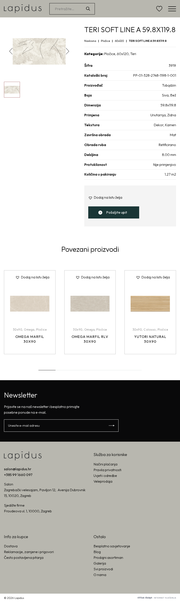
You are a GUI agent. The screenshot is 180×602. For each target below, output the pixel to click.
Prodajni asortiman (108, 557)
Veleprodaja (103, 481)
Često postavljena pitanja (23, 557)
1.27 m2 (170, 174)
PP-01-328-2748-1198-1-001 (154, 75)
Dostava (11, 546)
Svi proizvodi (103, 569)
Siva (165, 95)
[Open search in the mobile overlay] (74, 9)
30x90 (17, 330)
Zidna (171, 115)
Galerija (100, 563)
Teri (133, 54)
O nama (100, 574)
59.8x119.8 (168, 105)
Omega (29, 330)
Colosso (150, 330)
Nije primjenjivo (164, 164)
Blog (97, 552)
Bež (173, 95)
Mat (173, 135)
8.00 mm (169, 154)
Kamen (170, 125)
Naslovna (90, 41)
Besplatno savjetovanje (112, 546)
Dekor (158, 125)
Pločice (105, 41)
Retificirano (167, 145)
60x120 (119, 41)
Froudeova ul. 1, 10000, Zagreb (28, 511)
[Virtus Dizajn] (156, 598)
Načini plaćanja (105, 464)
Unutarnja (158, 115)
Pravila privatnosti (107, 470)
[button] (67, 51)
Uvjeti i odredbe (105, 475)
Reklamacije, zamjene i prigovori (29, 552)
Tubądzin (169, 85)
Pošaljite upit (116, 212)
